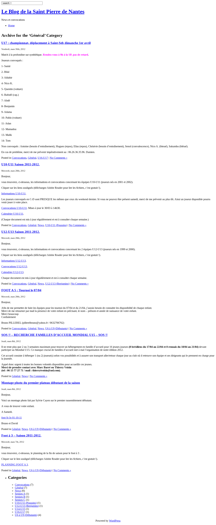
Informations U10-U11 (13, 193)
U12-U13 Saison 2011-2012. (20, 232)
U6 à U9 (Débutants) (56, 328)
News (41, 225)
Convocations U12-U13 (14, 266)
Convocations (19, 157)
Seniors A (20, 493)
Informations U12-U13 (13, 260)
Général (32, 157)
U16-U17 (43, 157)
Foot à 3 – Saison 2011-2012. (21, 435)
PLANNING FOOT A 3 (14, 464)
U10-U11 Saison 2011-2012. (20, 164)
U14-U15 (20, 508)
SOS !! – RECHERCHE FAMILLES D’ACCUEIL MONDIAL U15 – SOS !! (54, 335)
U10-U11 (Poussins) (56, 225)
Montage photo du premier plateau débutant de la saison (40, 382)
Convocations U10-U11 (14, 208)
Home (11, 25)
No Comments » (58, 157)
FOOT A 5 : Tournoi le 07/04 (21, 290)
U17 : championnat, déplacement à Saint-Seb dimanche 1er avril (46, 43)
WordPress (114, 520)
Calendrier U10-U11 (12, 213)
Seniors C (20, 499)
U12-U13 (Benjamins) (57, 283)
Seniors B (20, 496)
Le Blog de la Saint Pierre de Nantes (42, 11)
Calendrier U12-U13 (12, 272)
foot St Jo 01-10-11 (11, 417)
